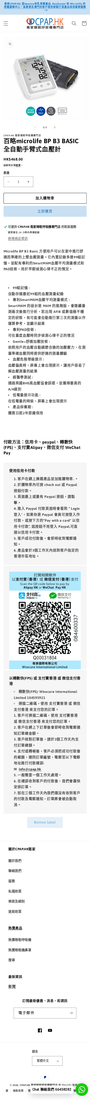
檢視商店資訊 (18, 238)
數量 (7, 173)
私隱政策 (15, 891)
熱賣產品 (15, 928)
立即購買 (45, 211)
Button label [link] (45, 822)
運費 (18, 165)
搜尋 (11, 960)
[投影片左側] (35, 127)
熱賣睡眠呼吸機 (19, 940)
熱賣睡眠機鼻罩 (19, 950)
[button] (6, 23)
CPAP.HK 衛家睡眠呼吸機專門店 (39, 1085)
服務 (11, 881)
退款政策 (15, 911)
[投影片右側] (54, 127)
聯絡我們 (15, 871)
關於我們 (15, 861)
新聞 (12, 986)
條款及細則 (16, 901)
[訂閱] (71, 1013)
